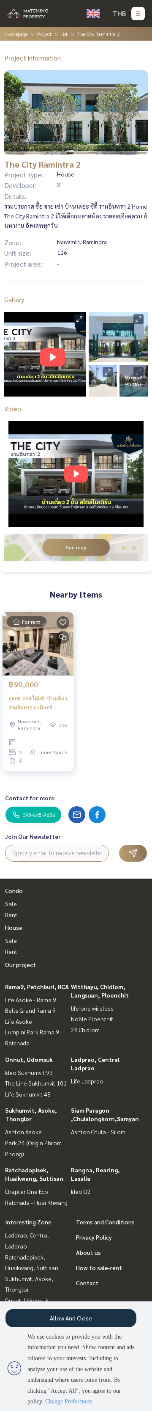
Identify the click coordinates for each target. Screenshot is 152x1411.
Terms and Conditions (105, 1222)
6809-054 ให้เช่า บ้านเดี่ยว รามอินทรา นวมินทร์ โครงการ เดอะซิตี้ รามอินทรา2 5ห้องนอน (38, 703)
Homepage (16, 33)
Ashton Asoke (23, 1131)
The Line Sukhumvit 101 (36, 1083)
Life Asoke (18, 1021)
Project (44, 33)
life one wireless (92, 1008)
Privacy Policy (94, 1237)
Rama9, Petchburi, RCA (37, 986)
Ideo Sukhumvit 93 (29, 1072)
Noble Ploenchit (92, 1018)
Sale (11, 903)
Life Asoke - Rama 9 (30, 999)
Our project (20, 964)
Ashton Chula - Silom (98, 1131)
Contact (87, 1283)
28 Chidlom (85, 1029)
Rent (11, 914)
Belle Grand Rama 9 (30, 1010)
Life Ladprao (87, 1081)
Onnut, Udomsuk (29, 1059)
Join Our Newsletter (33, 836)
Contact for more (29, 798)
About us (88, 1252)
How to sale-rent (99, 1267)
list (64, 33)
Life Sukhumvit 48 (28, 1094)
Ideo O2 (81, 1191)
